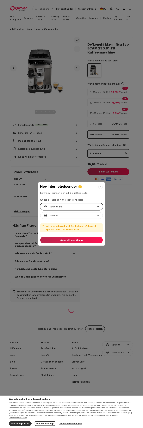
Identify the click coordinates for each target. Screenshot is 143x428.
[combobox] (71, 206)
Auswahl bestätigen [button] (71, 240)
